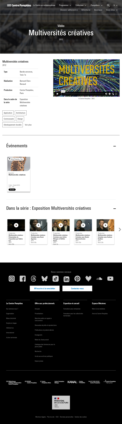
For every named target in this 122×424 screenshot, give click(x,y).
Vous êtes (110, 10)
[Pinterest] (77, 279)
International (10, 333)
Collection (80, 5)
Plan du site (51, 417)
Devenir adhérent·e (70, 9)
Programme (64, 5)
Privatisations (39, 313)
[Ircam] (32, 384)
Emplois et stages (11, 323)
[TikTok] (55, 279)
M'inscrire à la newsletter (44, 288)
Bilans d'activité (11, 318)
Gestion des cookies (81, 417)
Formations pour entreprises (71, 309)
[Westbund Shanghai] (96, 384)
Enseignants (38, 335)
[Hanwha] (110, 384)
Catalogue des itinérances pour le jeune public (45, 345)
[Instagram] (11, 279)
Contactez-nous (77, 288)
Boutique (99, 9)
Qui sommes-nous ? (12, 309)
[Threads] (33, 279)
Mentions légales (40, 417)
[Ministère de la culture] (61, 402)
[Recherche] (108, 5)
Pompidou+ (95, 5)
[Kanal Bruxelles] (78, 384)
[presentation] (119, 229)
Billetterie (85, 10)
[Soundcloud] (99, 279)
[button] (61, 146)
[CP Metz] (47, 384)
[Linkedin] (66, 279)
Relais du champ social (42, 340)
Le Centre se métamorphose (45, 5)
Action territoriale (11, 337)
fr (114, 5)
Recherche (38, 351)
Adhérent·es (10, 328)
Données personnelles (67, 417)
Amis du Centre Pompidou (100, 313)
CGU (57, 417)
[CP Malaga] (61, 384)
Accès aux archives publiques (44, 356)
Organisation (10, 313)
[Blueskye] (44, 279)
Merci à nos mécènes (98, 309)
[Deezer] (88, 279)
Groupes (37, 309)
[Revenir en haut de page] (116, 418)
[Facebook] (22, 279)
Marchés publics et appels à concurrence (43, 319)
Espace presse (39, 361)
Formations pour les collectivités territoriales (73, 315)
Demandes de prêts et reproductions (46, 325)
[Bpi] (15, 384)
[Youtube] (110, 279)
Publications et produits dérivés (44, 330)
